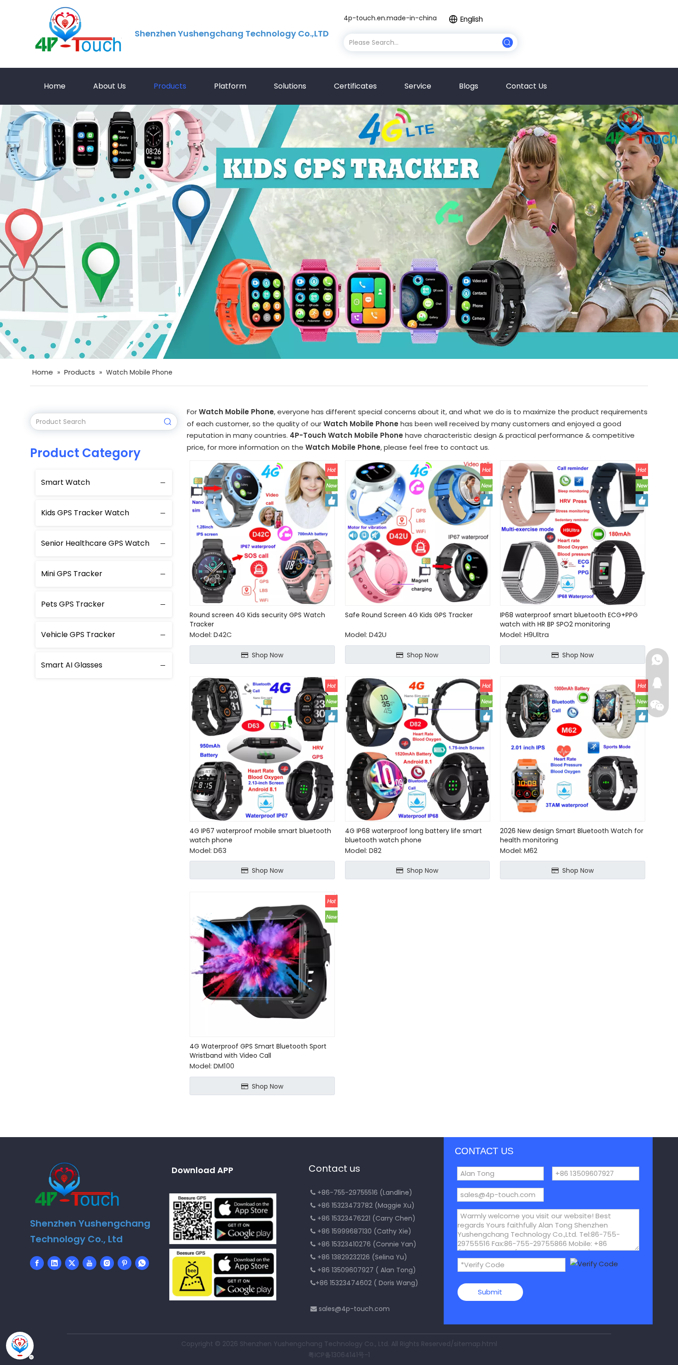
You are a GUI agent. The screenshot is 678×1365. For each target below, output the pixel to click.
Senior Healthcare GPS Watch (95, 543)
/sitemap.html (474, 1343)
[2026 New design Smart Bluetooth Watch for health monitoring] (572, 748)
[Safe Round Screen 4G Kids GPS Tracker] (417, 532)
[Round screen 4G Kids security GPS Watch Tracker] (262, 532)
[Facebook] (37, 1263)
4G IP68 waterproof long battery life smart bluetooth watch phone (413, 835)
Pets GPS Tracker (73, 604)
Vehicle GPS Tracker (78, 634)
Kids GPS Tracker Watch (85, 512)
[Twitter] (72, 1263)
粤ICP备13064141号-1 (339, 1354)
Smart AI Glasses (71, 665)
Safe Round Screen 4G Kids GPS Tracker (409, 615)
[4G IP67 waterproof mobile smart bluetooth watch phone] (262, 748)
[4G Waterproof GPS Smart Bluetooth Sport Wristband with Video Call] (262, 964)
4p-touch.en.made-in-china (390, 18)
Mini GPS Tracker (71, 573)
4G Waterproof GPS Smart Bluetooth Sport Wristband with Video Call (258, 1051)
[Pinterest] (124, 1263)
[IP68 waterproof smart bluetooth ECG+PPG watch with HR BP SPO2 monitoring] (572, 532)
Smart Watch (65, 482)
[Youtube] (89, 1263)
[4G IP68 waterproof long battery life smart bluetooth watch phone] (417, 748)
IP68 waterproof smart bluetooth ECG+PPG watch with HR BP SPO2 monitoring (569, 619)
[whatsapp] (142, 1263)
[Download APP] (222, 1218)
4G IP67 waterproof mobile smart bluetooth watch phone (260, 835)
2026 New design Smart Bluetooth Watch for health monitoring (571, 835)
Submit (490, 1292)
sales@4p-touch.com (354, 1308)
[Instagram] (107, 1263)
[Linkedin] (54, 1263)
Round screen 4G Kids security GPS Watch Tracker (257, 619)
